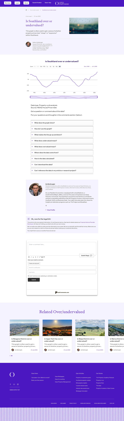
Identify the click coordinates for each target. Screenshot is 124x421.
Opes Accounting (60, 379)
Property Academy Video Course (105, 388)
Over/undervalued (34, 10)
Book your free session (37, 380)
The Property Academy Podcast (105, 377)
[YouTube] (14, 384)
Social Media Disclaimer (100, 403)
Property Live (100, 380)
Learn (17, 3)
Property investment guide (83, 377)
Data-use (112, 403)
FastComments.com (63, 292)
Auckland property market (83, 380)
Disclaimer (63, 403)
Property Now (100, 383)
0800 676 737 (15, 390)
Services (7, 3)
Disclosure (54, 403)
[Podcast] (10, 384)
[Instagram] (17, 384)
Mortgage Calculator (81, 391)
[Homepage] (26, 9)
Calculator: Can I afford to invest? (40, 377)
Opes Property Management (63, 382)
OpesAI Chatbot (36, 2)
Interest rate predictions (82, 388)
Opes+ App (48, 2)
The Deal (98, 385)
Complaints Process (85, 403)
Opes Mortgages (59, 376)
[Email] (46, 205)
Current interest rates (82, 385)
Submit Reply (85, 255)
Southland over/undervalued (49, 10)
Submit (34, 280)
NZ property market (81, 383)
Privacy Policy (73, 403)
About (26, 3)
